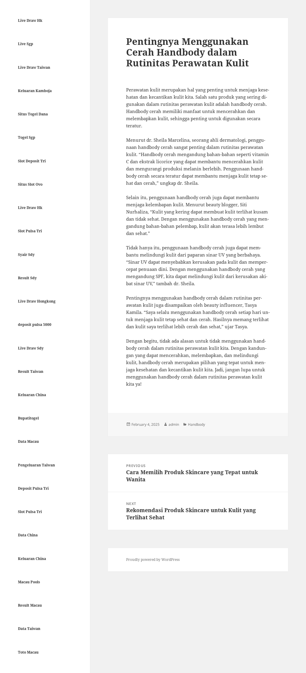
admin (174, 424)
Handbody (196, 424)
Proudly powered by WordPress (153, 559)
